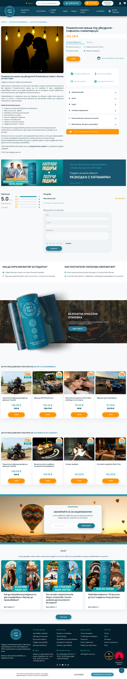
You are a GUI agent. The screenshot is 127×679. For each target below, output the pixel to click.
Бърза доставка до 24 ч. (82, 74)
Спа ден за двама (71, 464)
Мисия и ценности (111, 642)
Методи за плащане (40, 636)
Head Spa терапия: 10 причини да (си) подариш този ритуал (104, 596)
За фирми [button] (100, 11)
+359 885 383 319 (39, 661)
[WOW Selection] (107, 3)
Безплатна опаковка (105, 74)
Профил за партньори (89, 645)
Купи (73, 59)
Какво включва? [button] (78, 92)
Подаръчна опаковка (40, 642)
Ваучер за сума (25, 11)
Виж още (63, 617)
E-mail (48, 223)
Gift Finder (93, 3)
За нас (106, 633)
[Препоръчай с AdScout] (119, 656)
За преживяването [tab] (73, 42)
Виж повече (8, 607)
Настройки (79, 674)
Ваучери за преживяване (18, 22)
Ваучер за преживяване (38, 22)
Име (47, 215)
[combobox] (48, 3)
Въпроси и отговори (64, 633)
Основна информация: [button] (80, 110)
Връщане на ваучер (39, 645)
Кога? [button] (74, 98)
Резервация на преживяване (67, 639)
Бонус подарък (115, 11)
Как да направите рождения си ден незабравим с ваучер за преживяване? (20, 597)
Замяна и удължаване (64, 645)
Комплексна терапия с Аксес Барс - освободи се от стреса (78, 399)
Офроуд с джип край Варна (107, 398)
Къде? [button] (74, 104)
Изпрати (53, 248)
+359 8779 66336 (62, 659)
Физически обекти (40, 639)
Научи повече (75, 183)
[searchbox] (50, 3)
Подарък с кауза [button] (84, 11)
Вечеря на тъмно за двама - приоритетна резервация (44, 465)
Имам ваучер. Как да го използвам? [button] (84, 124)
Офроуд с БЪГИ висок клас (43, 398)
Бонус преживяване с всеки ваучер (113, 58)
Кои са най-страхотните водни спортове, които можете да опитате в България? (59, 598)
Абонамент (86, 526)
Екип (106, 636)
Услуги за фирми (87, 633)
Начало (3, 22)
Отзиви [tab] (89, 42)
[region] (63, 674)
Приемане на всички (102, 674)
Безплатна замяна (80, 81)
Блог (63, 550)
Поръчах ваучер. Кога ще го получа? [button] (85, 118)
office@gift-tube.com (88, 654)
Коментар (49, 230)
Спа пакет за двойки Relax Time (109, 464)
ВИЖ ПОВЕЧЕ (77, 329)
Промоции (84, 639)
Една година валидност (105, 81)
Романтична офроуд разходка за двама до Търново (15, 399)
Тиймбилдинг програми (89, 636)
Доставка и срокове (40, 633)
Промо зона (53, 11)
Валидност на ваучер (64, 642)
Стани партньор (87, 642)
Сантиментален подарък (45, 433)
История (107, 639)
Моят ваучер (73, 3)
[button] (41, 11)
